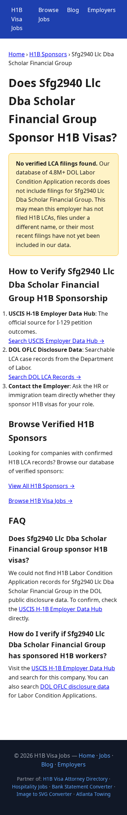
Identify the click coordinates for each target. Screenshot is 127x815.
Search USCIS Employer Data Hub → (56, 341)
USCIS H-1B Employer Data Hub (60, 609)
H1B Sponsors (48, 54)
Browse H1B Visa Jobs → (40, 501)
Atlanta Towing (93, 794)
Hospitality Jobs (30, 786)
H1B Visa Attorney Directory (75, 778)
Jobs (104, 755)
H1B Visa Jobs (17, 19)
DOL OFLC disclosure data (74, 686)
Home (16, 54)
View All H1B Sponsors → (41, 486)
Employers (101, 10)
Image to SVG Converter (44, 794)
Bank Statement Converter (82, 786)
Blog (73, 10)
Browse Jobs (48, 14)
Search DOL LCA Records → (44, 377)
